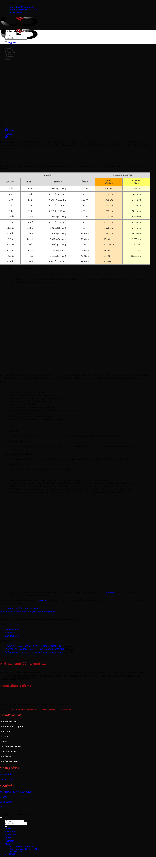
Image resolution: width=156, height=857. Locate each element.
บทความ (8, 55)
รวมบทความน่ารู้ (12, 630)
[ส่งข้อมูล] (6, 41)
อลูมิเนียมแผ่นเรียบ (8, 752)
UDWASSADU (42, 601)
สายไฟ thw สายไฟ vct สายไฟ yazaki (16, 792)
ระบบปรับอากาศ (12, 636)
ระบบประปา (10, 633)
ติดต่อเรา (9, 844)
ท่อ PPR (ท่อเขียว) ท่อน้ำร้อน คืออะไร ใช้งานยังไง (21, 609)
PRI (1, 806)
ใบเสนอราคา (10, 835)
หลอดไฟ (3, 797)
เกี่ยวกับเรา (9, 841)
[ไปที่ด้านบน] (1, 817)
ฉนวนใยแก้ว (5, 757)
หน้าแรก (8, 829)
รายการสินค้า (11, 832)
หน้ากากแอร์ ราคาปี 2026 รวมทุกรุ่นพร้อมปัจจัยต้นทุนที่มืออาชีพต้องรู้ (34, 649)
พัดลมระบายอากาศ (8, 722)
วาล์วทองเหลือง (6, 779)
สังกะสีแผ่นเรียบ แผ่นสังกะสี (12, 747)
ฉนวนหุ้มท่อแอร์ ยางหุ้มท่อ (11, 727)
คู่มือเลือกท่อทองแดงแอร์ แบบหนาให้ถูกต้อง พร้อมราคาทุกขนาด (27, 612)
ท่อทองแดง (5, 737)
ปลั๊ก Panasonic (6, 802)
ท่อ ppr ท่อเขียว (7, 774)
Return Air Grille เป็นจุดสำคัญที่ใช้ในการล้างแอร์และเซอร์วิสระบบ (33, 646)
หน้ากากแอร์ (5, 732)
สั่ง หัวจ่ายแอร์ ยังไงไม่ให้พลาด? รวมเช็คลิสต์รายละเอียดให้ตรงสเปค (34, 652)
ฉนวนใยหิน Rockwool (9, 762)
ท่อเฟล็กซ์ (4, 742)
